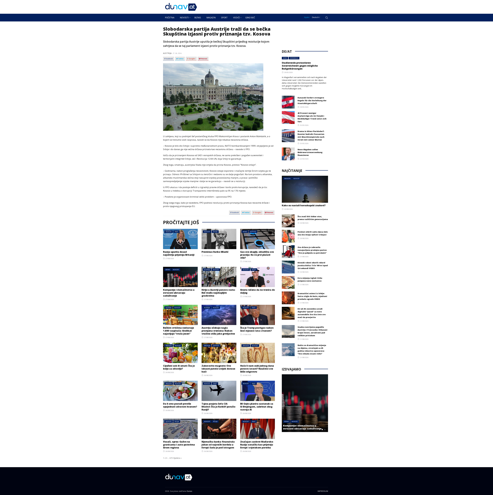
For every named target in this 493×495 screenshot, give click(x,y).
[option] (305, 403)
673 (171, 458)
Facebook (169, 59)
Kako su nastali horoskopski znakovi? (303, 205)
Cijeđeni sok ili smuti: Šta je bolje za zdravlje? (179, 367)
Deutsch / (316, 17)
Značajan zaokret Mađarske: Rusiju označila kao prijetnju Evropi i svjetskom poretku (256, 444)
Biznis (197, 17)
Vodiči (236, 17)
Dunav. (189, 491)
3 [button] (325, 429)
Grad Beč (250, 17)
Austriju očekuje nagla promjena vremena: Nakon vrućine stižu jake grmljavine (218, 330)
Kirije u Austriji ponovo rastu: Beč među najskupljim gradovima (218, 292)
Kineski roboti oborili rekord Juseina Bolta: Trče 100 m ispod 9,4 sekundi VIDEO (313, 265)
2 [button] (322, 429)
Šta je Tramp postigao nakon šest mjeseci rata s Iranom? (257, 329)
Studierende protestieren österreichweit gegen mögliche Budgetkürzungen (300, 65)
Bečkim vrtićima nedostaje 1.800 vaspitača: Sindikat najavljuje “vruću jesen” (178, 330)
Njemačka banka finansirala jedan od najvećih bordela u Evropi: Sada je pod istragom (218, 444)
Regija (215, 232)
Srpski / (307, 17)
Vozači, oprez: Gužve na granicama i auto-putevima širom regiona (179, 444)
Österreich (294, 58)
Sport (224, 17)
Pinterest (203, 59)
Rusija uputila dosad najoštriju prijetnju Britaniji (178, 253)
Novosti (184, 17)
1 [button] (319, 429)
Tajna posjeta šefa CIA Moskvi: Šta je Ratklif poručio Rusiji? (218, 406)
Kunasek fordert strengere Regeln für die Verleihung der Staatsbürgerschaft (312, 100)
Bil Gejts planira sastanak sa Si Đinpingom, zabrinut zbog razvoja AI (256, 406)
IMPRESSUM (322, 491)
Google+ (191, 59)
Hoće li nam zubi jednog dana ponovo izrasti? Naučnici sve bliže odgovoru (257, 368)
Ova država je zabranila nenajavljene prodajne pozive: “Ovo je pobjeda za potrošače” (312, 250)
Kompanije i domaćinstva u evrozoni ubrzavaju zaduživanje (179, 292)
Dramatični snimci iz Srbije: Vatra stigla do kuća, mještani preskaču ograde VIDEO (312, 296)
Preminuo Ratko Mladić (215, 251)
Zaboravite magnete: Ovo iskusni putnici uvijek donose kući (218, 368)
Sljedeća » (177, 458)
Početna (169, 17)
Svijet (176, 232)
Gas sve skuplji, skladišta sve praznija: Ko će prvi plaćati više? (257, 254)
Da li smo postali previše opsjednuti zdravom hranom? (180, 405)
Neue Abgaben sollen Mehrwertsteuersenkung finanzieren (310, 152)
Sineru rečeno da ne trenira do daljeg (257, 291)
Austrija (167, 53)
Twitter (181, 59)
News (285, 58)
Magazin (211, 17)
